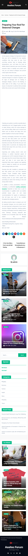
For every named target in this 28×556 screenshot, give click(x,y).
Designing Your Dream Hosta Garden (11, 423)
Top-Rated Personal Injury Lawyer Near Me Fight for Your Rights (13, 315)
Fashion (4, 389)
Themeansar (4, 539)
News (3, 396)
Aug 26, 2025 (13, 293)
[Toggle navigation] (2, 5)
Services (5, 21)
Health (3, 392)
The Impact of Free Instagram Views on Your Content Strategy (13, 342)
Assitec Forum (14, 5)
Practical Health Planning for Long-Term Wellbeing (14, 414)
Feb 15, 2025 (13, 345)
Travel (3, 403)
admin (7, 31)
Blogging (4, 381)
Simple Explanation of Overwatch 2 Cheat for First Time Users (13, 527)
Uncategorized (7, 492)
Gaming (6, 513)
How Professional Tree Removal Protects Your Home (14, 290)
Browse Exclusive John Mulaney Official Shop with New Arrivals (12, 483)
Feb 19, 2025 (13, 319)
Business (4, 385)
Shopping (4, 399)
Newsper (18, 537)
